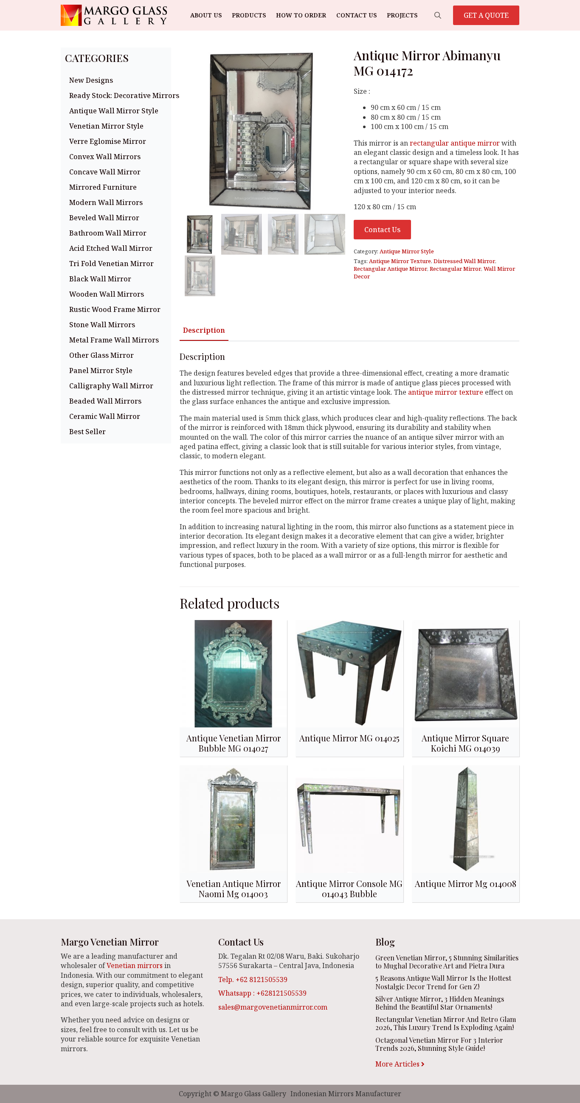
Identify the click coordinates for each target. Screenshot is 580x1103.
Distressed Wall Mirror (464, 261)
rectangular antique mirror (455, 143)
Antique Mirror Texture (400, 261)
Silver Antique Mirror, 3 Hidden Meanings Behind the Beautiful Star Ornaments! (439, 1003)
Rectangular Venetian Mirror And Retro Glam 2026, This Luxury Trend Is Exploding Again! (445, 1023)
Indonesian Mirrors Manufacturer (345, 1093)
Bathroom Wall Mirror (107, 233)
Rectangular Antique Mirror (390, 268)
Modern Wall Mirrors (106, 202)
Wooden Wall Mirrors (106, 294)
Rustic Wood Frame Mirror (114, 309)
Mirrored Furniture (103, 187)
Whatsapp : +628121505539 (262, 993)
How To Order (301, 15)
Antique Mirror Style (407, 251)
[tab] (204, 330)
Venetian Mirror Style (106, 126)
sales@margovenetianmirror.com (272, 1007)
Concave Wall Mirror (105, 172)
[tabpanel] (349, 460)
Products (249, 15)
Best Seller (87, 431)
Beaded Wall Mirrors (105, 401)
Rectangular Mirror (455, 268)
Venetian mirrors (135, 965)
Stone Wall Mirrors (102, 324)
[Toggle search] (438, 15)
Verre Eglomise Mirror (107, 141)
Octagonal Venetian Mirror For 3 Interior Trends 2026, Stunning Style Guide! (439, 1044)
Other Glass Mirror (101, 355)
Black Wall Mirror (100, 278)
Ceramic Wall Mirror (104, 416)
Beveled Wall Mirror (104, 217)
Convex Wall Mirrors (105, 156)
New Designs (91, 80)
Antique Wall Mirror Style (113, 110)
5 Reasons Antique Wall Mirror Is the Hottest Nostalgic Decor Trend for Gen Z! (443, 982)
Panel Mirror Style (100, 370)
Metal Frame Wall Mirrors (114, 340)
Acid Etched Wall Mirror (110, 248)
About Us (206, 15)
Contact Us (356, 15)
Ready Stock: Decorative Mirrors (118, 95)
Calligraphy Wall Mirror (111, 385)
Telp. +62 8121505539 (252, 979)
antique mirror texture (445, 392)
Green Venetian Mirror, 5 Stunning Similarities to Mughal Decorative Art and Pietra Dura (446, 962)
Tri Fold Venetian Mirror (111, 263)
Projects (402, 15)
